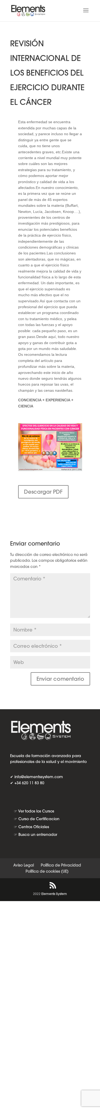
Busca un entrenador (37, 834)
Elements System (54, 894)
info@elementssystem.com (38, 776)
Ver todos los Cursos (36, 811)
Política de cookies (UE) (47, 871)
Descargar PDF (43, 491)
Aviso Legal (23, 865)
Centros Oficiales (33, 826)
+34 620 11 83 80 (29, 783)
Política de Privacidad (61, 865)
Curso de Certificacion (38, 818)
